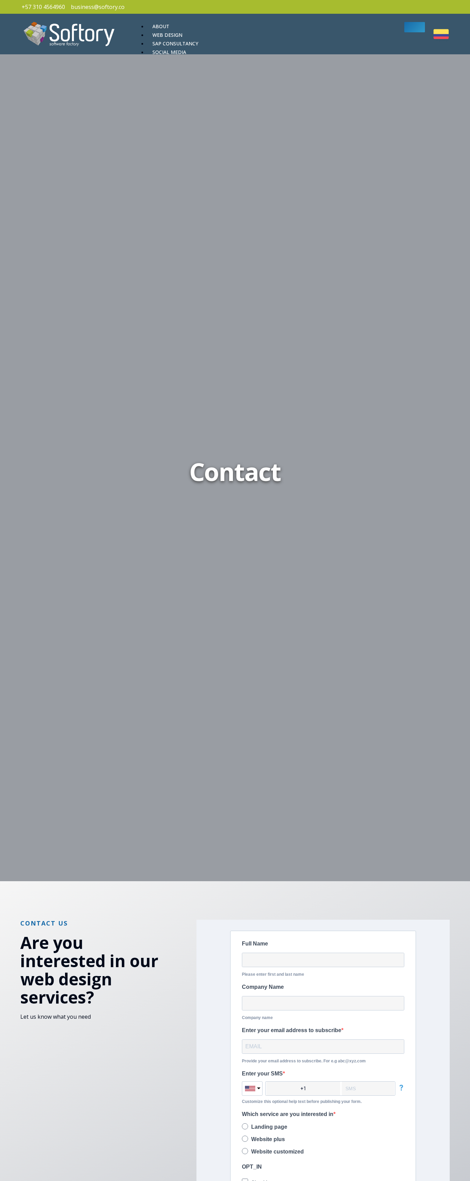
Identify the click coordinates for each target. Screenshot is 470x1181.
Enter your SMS (262, 1073)
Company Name (263, 987)
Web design (167, 35)
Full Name (255, 944)
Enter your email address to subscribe (291, 1030)
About (160, 26)
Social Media (169, 52)
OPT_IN (252, 1167)
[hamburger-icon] (414, 27)
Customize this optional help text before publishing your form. (302, 1101)
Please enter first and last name (273, 974)
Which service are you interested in (287, 1114)
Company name (257, 1017)
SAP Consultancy (175, 43)
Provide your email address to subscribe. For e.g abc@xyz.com (304, 1061)
